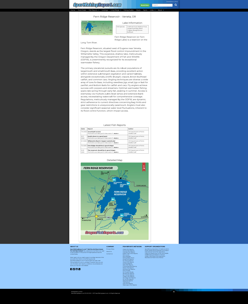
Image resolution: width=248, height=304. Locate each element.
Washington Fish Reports (130, 285)
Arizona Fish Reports (128, 250)
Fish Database (127, 256)
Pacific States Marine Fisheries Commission (157, 250)
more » (116, 133)
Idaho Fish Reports (128, 265)
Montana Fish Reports (129, 269)
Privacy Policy (110, 249)
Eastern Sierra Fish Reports (130, 253)
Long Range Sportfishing (130, 266)
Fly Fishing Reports (128, 260)
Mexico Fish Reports (128, 268)
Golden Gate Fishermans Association (155, 256)
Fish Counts (126, 255)
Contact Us (109, 253)
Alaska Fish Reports (128, 249)
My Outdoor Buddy (128, 272)
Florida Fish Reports (128, 259)
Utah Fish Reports (128, 283)
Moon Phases (126, 270)
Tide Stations (126, 282)
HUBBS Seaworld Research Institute (155, 254)
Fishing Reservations (128, 257)
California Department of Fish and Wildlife (156, 253)
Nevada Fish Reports (128, 273)
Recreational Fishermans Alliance (154, 257)
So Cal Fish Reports (128, 279)
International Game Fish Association (155, 252)
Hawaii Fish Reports (128, 262)
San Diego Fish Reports (129, 277)
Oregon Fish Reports (128, 276)
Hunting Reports (127, 263)
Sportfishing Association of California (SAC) (157, 249)
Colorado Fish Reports (129, 252)
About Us (109, 251)
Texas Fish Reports (128, 280)
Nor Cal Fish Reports (128, 275)
